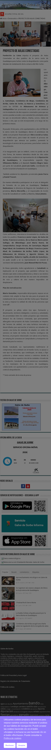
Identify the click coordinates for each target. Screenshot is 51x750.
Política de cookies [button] (12, 738)
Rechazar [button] (9, 745)
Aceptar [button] (21, 745)
